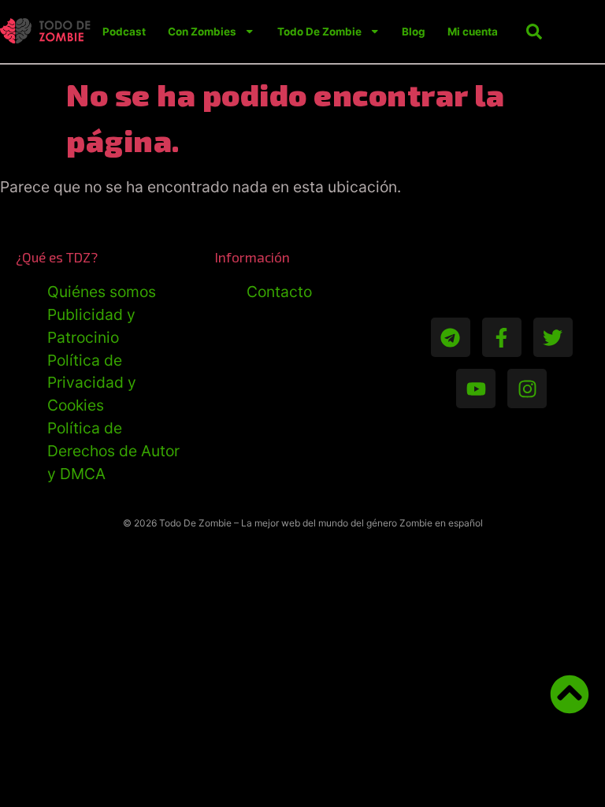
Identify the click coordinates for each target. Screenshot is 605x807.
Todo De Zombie (319, 31)
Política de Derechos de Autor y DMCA (113, 450)
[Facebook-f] (501, 337)
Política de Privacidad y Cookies (91, 383)
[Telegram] (450, 337)
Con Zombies (202, 31)
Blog (413, 31)
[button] (534, 31)
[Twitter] (553, 337)
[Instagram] (527, 388)
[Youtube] (476, 388)
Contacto (279, 291)
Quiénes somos (101, 291)
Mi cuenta (472, 31)
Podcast (124, 31)
